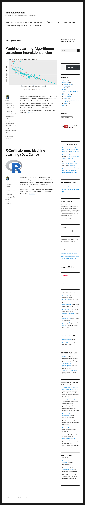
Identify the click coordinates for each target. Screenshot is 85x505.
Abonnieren (73, 67)
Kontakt (64, 22)
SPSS (65, 88)
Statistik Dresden (15, 12)
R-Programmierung (68, 84)
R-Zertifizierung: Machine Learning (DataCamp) (25, 152)
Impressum (72, 22)
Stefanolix (64, 323)
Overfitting (7, 128)
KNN (6, 118)
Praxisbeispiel (8, 105)
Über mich (50, 22)
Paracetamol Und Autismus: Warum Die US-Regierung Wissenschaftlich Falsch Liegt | (70, 149)
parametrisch (8, 130)
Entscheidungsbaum (10, 113)
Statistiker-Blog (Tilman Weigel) (69, 370)
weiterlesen (31, 112)
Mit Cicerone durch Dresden (68, 313)
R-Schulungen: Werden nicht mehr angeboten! (29, 22)
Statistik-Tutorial (66, 342)
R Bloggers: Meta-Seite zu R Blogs (69, 253)
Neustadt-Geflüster (66, 318)
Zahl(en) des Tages (66, 95)
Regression (8, 109)
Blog (58, 22)
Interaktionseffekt (9, 116)
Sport (63, 89)
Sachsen (65, 103)
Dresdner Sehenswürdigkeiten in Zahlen (17, 26)
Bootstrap (7, 111)
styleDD (64, 325)
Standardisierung (9, 134)
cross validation (9, 189)
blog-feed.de (64, 284)
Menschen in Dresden (67, 309)
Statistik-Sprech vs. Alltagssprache (70, 91)
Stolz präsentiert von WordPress (22, 497)
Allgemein (7, 186)
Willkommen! (9, 22)
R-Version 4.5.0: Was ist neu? (68, 193)
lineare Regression (9, 122)
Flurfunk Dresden (66, 299)
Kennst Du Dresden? (66, 304)
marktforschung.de (66, 339)
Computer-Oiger (66, 295)
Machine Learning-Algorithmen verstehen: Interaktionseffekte (29, 50)
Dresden (65, 98)
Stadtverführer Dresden (67, 469)
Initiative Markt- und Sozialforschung (70, 433)
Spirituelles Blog (66, 322)
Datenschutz (37, 26)
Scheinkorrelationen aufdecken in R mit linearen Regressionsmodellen (70, 152)
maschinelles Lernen (10, 125)
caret (12, 111)
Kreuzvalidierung (9, 120)
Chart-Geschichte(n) (68, 96)
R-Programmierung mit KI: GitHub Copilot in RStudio (69, 172)
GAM (6, 115)
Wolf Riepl (7, 101)
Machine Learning (9, 123)
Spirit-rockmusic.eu (66, 466)
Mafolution (64, 356)
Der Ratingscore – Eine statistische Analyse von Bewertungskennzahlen (70, 158)
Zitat (63, 105)
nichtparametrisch (9, 127)
